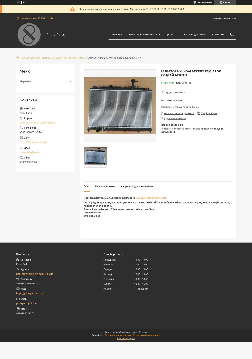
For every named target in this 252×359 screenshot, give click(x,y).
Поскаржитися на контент (118, 335)
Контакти (218, 34)
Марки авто (27, 81)
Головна (117, 34)
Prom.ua (143, 332)
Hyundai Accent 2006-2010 (69, 58)
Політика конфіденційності (146, 335)
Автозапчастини (30, 58)
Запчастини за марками (143, 34)
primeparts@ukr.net (30, 152)
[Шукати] (231, 34)
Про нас (170, 34)
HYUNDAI (47, 58)
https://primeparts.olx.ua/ (33, 142)
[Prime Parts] (29, 34)
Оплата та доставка (193, 34)
